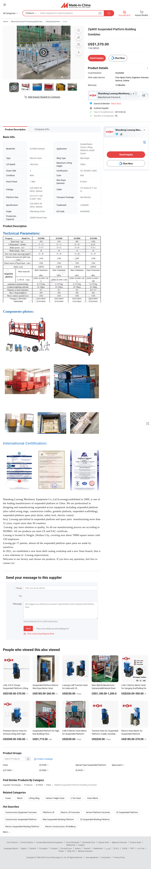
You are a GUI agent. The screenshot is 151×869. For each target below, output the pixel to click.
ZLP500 (42, 765)
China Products (27, 842)
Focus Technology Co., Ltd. (56, 857)
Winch (20, 798)
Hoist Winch (92, 798)
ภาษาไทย (140, 848)
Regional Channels (119, 842)
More (5, 831)
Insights (81, 845)
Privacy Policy (119, 857)
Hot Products (12, 842)
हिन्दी (132, 848)
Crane (8, 798)
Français (54, 848)
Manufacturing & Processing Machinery (26, 21)
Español (33, 848)
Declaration (106, 857)
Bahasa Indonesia (85, 851)
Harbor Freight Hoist (55, 798)
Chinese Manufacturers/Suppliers (49, 842)
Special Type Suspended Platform (91, 765)
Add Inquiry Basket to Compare (44, 97)
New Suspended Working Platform (58, 819)
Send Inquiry (97, 58)
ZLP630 (79, 770)
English (24, 848)
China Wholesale (72, 842)
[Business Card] (144, 142)
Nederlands (98, 848)
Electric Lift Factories (70, 812)
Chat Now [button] (120, 58)
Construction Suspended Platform (20, 819)
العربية (108, 848)
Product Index (135, 842)
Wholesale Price (88, 842)
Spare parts (117, 765)
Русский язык (66, 848)
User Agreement (92, 857)
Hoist (65, 21)
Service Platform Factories (98, 812)
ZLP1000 (7, 770)
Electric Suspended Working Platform (22, 826)
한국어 (116, 848)
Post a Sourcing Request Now (39, 633)
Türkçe (61, 851)
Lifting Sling (34, 798)
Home (5, 21)
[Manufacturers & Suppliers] (75, 5)
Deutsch (87, 848)
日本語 (124, 848)
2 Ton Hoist (76, 798)
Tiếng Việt (71, 851)
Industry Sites (103, 842)
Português (43, 848)
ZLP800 (42, 770)
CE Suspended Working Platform (95, 819)
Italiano (78, 848)
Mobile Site (71, 845)
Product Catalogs (44, 758)
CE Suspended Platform (127, 812)
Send (28, 628)
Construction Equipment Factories (21, 812)
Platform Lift (48, 812)
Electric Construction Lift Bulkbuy (60, 826)
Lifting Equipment (53, 21)
